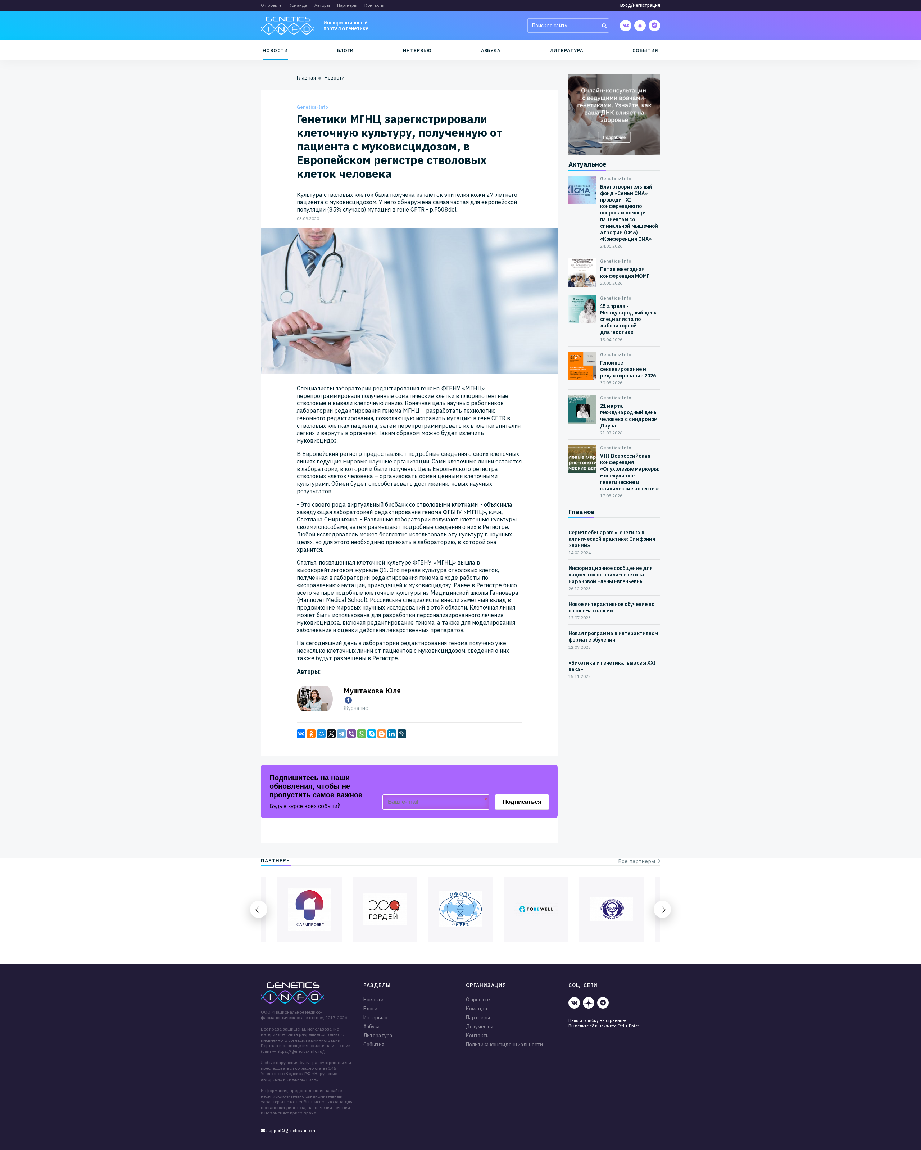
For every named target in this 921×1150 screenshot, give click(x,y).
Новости (275, 50)
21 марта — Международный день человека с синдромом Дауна (629, 416)
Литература (566, 50)
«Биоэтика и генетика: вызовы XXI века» (612, 666)
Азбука (491, 50)
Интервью (417, 50)
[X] (331, 733)
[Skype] (371, 733)
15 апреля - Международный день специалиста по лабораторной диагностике (628, 319)
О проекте (271, 5)
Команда (298, 5)
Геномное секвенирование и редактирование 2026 (628, 369)
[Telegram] (341, 733)
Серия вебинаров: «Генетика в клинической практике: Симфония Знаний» (611, 539)
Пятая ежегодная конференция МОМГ (624, 272)
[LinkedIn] (391, 733)
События (645, 50)
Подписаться (522, 801)
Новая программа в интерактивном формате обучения (613, 636)
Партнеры (347, 5)
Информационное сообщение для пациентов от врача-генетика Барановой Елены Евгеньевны (610, 574)
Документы (479, 1026)
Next (662, 909)
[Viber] (351, 733)
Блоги (345, 50)
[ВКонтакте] (301, 733)
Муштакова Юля (372, 691)
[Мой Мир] (321, 733)
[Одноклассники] (311, 733)
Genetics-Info (312, 107)
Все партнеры (638, 861)
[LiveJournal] (402, 733)
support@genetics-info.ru (291, 1130)
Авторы (322, 5)
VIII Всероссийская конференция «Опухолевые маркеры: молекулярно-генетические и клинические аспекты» (629, 472)
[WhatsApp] (361, 733)
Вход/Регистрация (640, 5)
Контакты (374, 5)
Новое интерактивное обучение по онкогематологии (611, 607)
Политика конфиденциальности (504, 1044)
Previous (258, 909)
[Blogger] (381, 733)
